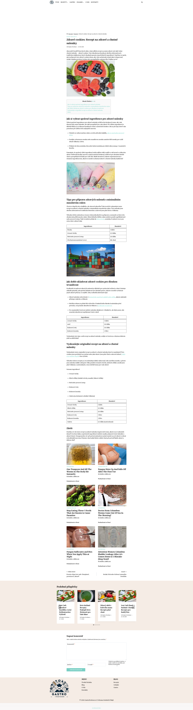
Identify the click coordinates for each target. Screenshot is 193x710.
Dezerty (69, 36)
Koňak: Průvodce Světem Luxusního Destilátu (114, 574)
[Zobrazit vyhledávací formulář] (142, 2)
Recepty (74, 36)
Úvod (57, 2)
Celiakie (116, 685)
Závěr (69, 112)
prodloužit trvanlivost (105, 305)
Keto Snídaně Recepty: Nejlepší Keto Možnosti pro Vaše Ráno (85, 609)
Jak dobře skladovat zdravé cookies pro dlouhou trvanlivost (85, 108)
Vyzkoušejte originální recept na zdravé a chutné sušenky (85, 110)
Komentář (71, 644)
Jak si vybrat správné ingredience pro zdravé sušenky (83, 104)
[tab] (93, 624)
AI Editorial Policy (96, 708)
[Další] (133, 607)
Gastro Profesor (72, 47)
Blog (83, 685)
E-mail (90, 664)
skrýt (93, 101)
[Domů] (67, 34)
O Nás (87, 2)
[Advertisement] (96, 15)
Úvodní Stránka (87, 682)
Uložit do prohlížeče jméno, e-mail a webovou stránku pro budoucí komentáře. (117, 663)
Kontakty (94, 2)
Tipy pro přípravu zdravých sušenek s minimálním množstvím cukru (88, 106)
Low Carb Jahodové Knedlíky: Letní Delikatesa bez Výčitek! (65, 609)
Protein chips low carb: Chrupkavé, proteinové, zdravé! (78, 574)
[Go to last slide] (59, 607)
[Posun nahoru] (189, 707)
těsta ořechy (100, 219)
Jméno (70, 664)
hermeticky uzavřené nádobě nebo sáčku (102, 297)
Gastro (72, 2)
